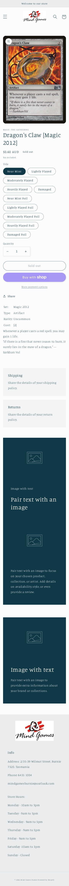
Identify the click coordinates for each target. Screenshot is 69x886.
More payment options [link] (34, 286)
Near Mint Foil (17, 198)
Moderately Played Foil (23, 216)
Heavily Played (17, 189)
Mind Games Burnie (29, 880)
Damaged (44, 189)
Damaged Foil (17, 234)
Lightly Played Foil (20, 207)
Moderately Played (20, 180)
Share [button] (11, 296)
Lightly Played (42, 171)
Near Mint (14, 171)
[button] (5, 16)
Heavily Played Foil (20, 225)
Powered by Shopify (46, 880)
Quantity (8, 243)
